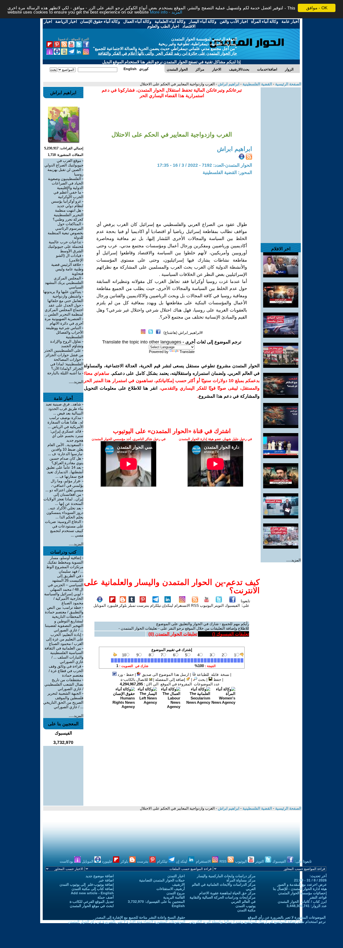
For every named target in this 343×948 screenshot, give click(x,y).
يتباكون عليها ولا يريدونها (62, 291)
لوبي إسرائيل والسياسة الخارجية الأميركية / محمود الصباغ (63, 598)
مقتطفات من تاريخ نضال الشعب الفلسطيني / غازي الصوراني (63, 684)
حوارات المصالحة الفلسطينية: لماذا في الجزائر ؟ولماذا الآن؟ (66, 364)
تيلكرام (155, 605)
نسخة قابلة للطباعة (212, 674)
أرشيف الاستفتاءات (170, 889)
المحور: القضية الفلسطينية (227, 172)
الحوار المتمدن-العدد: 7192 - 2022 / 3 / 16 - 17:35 (204, 165)
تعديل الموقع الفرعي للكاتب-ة (92, 902)
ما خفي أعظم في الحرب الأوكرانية (68, 194)
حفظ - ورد (125, 674)
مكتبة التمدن (246, 910)
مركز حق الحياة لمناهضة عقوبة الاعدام (227, 893)
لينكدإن (167, 605)
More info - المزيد (166, 12)
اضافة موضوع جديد (100, 876)
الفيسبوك (232, 605)
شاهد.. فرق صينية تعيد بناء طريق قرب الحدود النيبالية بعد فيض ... (64, 408)
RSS (195, 605)
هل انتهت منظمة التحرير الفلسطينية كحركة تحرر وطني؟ (68, 214)
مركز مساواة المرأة (241, 880)
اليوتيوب (206, 605)
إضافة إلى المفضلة (170, 679)
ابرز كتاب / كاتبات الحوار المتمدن (302, 902)
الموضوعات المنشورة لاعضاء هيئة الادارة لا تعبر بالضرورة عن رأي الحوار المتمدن (126, 922)
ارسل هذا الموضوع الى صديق (165, 674)
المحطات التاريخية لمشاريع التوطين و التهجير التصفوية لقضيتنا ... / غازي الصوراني (64, 623)
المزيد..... (293, 560)
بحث (201, 679)
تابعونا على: (245, 603)
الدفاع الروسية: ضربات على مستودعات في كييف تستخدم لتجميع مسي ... (64, 528)
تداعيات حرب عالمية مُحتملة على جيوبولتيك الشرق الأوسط (65, 246)
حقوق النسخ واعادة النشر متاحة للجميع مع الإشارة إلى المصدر (140, 917)
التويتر (219, 605)
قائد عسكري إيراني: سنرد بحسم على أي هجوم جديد (66, 435)
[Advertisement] (281, 162)
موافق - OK (316, 8)
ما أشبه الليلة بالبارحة (64, 373)
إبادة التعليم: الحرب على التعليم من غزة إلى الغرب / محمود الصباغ (64, 639)
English (178, 906)
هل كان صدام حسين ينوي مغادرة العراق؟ (66, 460)
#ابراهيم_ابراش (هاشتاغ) (183, 332)
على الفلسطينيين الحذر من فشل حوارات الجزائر (63, 352)
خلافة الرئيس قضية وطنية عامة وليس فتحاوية (67, 269)
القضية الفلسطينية (257, 84)
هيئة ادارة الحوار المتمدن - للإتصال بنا (300, 889)
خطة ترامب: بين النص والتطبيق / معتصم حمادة (64, 609)
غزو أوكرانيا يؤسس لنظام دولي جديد (67, 203)
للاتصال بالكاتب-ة (135, 679)
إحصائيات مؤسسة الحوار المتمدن (302, 893)
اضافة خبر (106, 880)
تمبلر (132, 605)
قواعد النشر (318, 897)
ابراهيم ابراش (228, 84)
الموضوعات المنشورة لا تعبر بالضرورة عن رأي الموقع (287, 917)
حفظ (216, 679)
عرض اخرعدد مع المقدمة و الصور (302, 884)
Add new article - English (92, 893)
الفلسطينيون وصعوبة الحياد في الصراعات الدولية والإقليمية (65, 183)
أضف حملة (105, 897)
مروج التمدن (175, 893)
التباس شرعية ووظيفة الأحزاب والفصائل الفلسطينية (64, 332)
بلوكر (123, 605)
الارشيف (178, 884)
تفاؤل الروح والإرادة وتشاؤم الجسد (66, 343)
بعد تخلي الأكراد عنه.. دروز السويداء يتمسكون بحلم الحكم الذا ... (64, 512)
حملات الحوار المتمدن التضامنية (162, 880)
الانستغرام (182, 605)
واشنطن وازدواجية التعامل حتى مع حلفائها (65, 298)
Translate (187, 351)
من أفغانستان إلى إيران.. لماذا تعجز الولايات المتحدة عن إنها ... (63, 499)
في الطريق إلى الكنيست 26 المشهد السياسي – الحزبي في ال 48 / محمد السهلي (65, 582)
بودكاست (67, 861)
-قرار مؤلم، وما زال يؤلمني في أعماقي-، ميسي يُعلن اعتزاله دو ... (64, 485)
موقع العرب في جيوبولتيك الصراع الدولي (63, 162)
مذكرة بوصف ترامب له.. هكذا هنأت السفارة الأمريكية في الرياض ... (65, 422)
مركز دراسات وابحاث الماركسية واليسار (226, 876)
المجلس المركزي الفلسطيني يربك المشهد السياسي (64, 282)
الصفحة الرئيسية (287, 84)
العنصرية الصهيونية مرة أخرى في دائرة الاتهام (64, 321)
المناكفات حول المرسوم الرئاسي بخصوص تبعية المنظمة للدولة (65, 231)
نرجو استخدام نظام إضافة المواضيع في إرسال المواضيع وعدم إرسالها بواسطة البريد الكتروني (257, 922)
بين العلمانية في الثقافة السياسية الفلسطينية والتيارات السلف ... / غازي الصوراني (63, 655)
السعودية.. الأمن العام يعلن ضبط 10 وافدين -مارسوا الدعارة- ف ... (65, 449)
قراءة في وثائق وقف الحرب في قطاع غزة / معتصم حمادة (66, 670)
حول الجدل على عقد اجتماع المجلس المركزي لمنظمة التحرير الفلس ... (63, 309)
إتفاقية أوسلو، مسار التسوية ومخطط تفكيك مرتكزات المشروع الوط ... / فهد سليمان (64, 564)
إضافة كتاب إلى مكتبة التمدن (93, 889)
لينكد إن (182, 861)
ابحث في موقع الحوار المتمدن (92, 906)
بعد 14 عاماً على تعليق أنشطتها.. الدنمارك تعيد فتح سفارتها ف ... (64, 472)
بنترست (143, 605)
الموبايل (99, 605)
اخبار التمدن (176, 876)
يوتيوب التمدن (246, 906)
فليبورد (112, 605)
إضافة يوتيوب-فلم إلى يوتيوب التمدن (87, 884)
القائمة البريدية (174, 897)
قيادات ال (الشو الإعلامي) (69, 257)
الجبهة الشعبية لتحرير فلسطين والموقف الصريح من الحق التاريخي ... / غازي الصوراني (63, 700)
